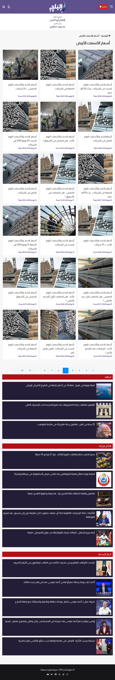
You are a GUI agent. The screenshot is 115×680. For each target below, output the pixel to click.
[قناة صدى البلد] (57, 7)
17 (30, 370)
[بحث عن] (3, 8)
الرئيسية (105, 36)
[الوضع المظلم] (8, 8)
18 (22, 370)
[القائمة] (111, 8)
